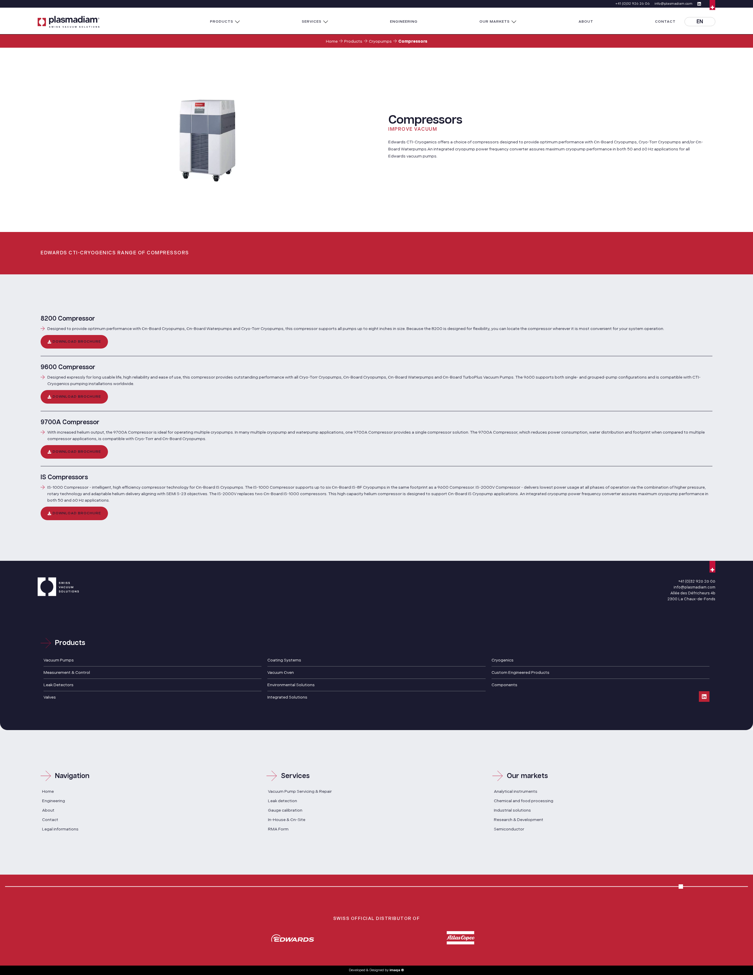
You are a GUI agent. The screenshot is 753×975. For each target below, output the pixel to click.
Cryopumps (380, 41)
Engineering (53, 800)
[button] (225, 21)
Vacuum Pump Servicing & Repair (300, 791)
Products (353, 41)
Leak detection (282, 800)
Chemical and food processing (523, 800)
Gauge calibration (285, 810)
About (48, 810)
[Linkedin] (704, 696)
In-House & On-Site (286, 819)
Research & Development (518, 819)
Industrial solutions (512, 810)
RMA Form (278, 829)
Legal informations (60, 829)
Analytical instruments (515, 791)
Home (332, 41)
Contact (50, 819)
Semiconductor (509, 829)
